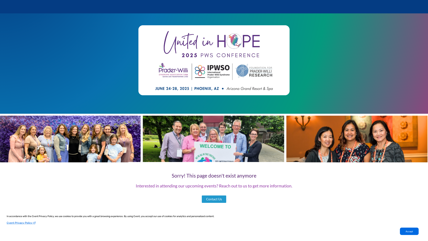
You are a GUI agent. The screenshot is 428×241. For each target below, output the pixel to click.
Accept (409, 231)
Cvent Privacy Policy (20, 222)
